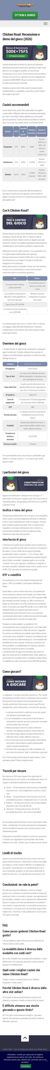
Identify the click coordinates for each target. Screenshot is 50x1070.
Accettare (26, 1066)
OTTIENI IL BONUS (25, 15)
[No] (47, 1060)
